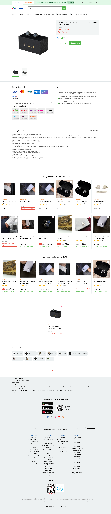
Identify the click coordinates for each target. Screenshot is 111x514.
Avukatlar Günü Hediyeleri (77, 461)
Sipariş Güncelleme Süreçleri (34, 460)
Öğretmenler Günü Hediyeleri (77, 451)
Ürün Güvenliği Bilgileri (93, 130)
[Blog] (63, 416)
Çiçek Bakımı (34, 437)
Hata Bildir (56, 371)
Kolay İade (62, 445)
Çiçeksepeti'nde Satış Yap (93, 2)
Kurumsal (48, 435)
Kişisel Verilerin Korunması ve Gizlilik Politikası (48, 463)
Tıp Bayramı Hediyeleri (77, 459)
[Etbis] (51, 489)
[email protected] (26, 380)
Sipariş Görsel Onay (34, 464)
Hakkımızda (48, 437)
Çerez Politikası (48, 476)
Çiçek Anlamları (34, 441)
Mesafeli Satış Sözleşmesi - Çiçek (48, 467)
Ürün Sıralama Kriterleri (34, 455)
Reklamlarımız (48, 447)
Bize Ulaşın (62, 437)
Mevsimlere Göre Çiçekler (34, 446)
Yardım (83, 2)
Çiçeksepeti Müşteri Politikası (48, 440)
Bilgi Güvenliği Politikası (48, 478)
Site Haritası (34, 453)
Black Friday (77, 456)
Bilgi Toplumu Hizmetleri (48, 455)
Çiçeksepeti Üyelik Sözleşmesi (48, 458)
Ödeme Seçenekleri (63, 451)
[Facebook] (48, 416)
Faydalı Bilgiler (34, 435)
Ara (64, 8)
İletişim (63, 435)
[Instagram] (55, 416)
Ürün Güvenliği (48, 443)
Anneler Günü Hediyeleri (77, 445)
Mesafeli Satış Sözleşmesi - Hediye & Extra (48, 472)
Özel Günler (34, 444)
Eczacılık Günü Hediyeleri (77, 469)
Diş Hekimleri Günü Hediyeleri (77, 473)
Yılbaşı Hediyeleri (77, 454)
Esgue (58, 38)
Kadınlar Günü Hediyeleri (77, 441)
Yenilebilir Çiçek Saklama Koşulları (34, 450)
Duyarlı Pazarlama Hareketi (48, 452)
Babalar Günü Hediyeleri (77, 448)
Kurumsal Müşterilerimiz (48, 445)
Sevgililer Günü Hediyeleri (77, 438)
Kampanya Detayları (48, 450)
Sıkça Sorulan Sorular (62, 439)
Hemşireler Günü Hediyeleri (77, 465)
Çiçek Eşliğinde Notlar (34, 439)
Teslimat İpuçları (34, 458)
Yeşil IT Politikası (48, 480)
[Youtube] (59, 416)
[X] (51, 416)
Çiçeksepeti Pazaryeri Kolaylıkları (62, 448)
